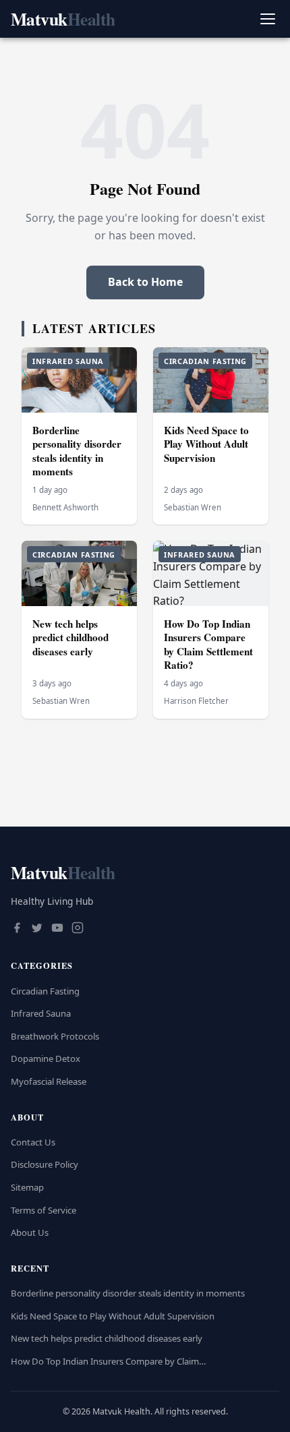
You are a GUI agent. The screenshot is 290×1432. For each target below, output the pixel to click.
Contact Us (33, 1142)
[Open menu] (267, 19)
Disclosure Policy (44, 1164)
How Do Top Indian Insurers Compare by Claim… (108, 1361)
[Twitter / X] (37, 929)
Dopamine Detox (45, 1058)
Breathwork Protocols (55, 1036)
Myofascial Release (48, 1081)
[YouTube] (57, 929)
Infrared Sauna (41, 1013)
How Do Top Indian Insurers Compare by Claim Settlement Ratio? (208, 644)
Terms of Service (43, 1210)
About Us (30, 1232)
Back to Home (145, 281)
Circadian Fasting (45, 991)
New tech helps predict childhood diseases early (70, 637)
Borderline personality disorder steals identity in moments (76, 451)
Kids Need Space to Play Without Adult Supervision (206, 444)
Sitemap (27, 1187)
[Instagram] (77, 929)
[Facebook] (17, 929)
